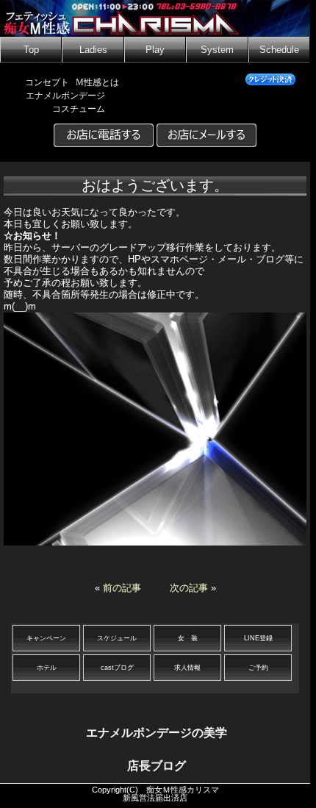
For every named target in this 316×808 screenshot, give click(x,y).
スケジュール (117, 638)
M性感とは (97, 82)
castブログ (117, 667)
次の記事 (189, 587)
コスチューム (78, 109)
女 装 (188, 638)
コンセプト (47, 82)
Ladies (93, 50)
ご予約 (258, 667)
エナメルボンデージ (65, 95)
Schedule (279, 50)
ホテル (47, 667)
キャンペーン (46, 638)
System (217, 50)
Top (31, 50)
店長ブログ (156, 765)
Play (155, 50)
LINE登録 (258, 638)
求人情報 (187, 667)
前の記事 (122, 587)
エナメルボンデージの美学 (156, 732)
